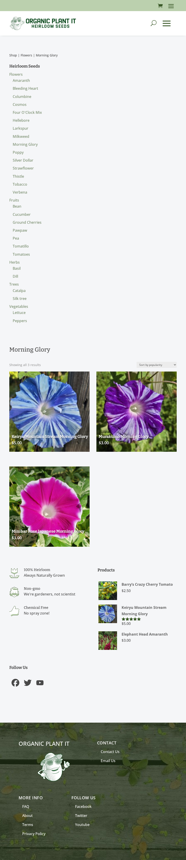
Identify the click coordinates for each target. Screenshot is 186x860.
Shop (13, 55)
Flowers (26, 55)
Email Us (108, 760)
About (27, 815)
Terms (27, 824)
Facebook (83, 806)
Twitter (81, 815)
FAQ (25, 806)
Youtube (82, 824)
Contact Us (110, 751)
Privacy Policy (33, 833)
